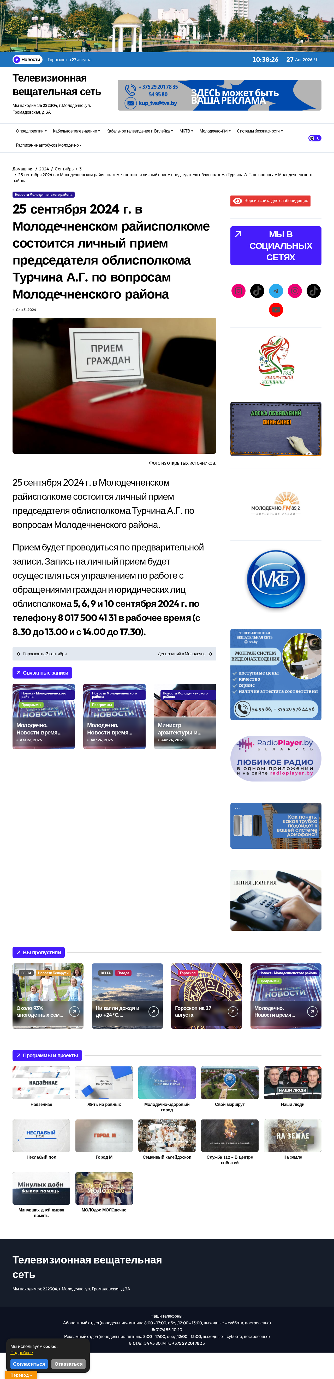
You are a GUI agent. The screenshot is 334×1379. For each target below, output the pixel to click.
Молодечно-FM (213, 131)
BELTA (26, 973)
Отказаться (69, 1364)
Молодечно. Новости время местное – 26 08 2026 (37, 736)
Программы (31, 705)
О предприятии (30, 131)
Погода (123, 973)
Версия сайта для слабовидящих (275, 200)
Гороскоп (188, 973)
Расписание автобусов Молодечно (47, 145)
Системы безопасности (258, 131)
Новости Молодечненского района (43, 194)
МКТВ (185, 131)
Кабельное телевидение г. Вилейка (138, 131)
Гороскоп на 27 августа (193, 1011)
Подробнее (21, 1352)
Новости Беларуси (53, 973)
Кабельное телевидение (75, 131)
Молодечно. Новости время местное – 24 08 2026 (108, 736)
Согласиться (29, 1364)
